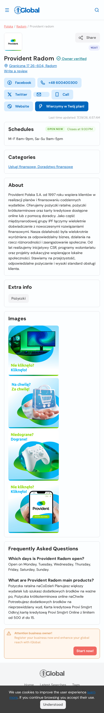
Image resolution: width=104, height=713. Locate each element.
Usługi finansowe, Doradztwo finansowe (40, 166)
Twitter (21, 94)
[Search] (97, 10)
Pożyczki (18, 298)
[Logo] (26, 10)
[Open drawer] (7, 10)
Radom (21, 26)
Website (22, 106)
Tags (76, 685)
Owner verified (74, 58)
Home (29, 685)
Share (91, 37)
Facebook (23, 82)
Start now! (85, 651)
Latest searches (53, 685)
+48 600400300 (62, 82)
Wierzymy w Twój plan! (65, 106)
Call (66, 94)
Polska (8, 26)
